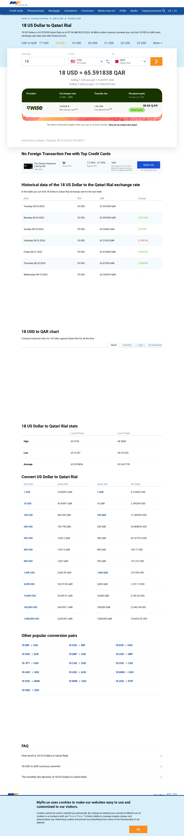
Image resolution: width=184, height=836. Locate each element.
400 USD (28, 549)
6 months (127, 345)
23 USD (141, 43)
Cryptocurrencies (151, 10)
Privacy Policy (76, 816)
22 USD (125, 43)
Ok (138, 829)
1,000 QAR (102, 572)
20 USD (92, 43)
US (169, 10)
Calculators (70, 10)
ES (175, 10)
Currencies (87, 10)
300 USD (28, 538)
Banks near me (106, 10)
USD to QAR (29, 43)
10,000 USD (30, 595)
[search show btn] (163, 10)
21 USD (109, 43)
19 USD (76, 43)
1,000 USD (29, 572)
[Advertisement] (92, 305)
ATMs (122, 10)
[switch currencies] (156, 61)
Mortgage (54, 10)
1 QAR (100, 492)
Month (114, 345)
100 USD (28, 515)
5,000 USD (29, 584)
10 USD (27, 503)
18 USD (60, 43)
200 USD (28, 526)
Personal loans (35, 10)
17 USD (44, 43)
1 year (140, 345)
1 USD (27, 492)
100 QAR (101, 515)
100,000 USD (30, 607)
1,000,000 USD (31, 618)
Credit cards (16, 10)
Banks (134, 10)
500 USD (28, 561)
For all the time (155, 345)
